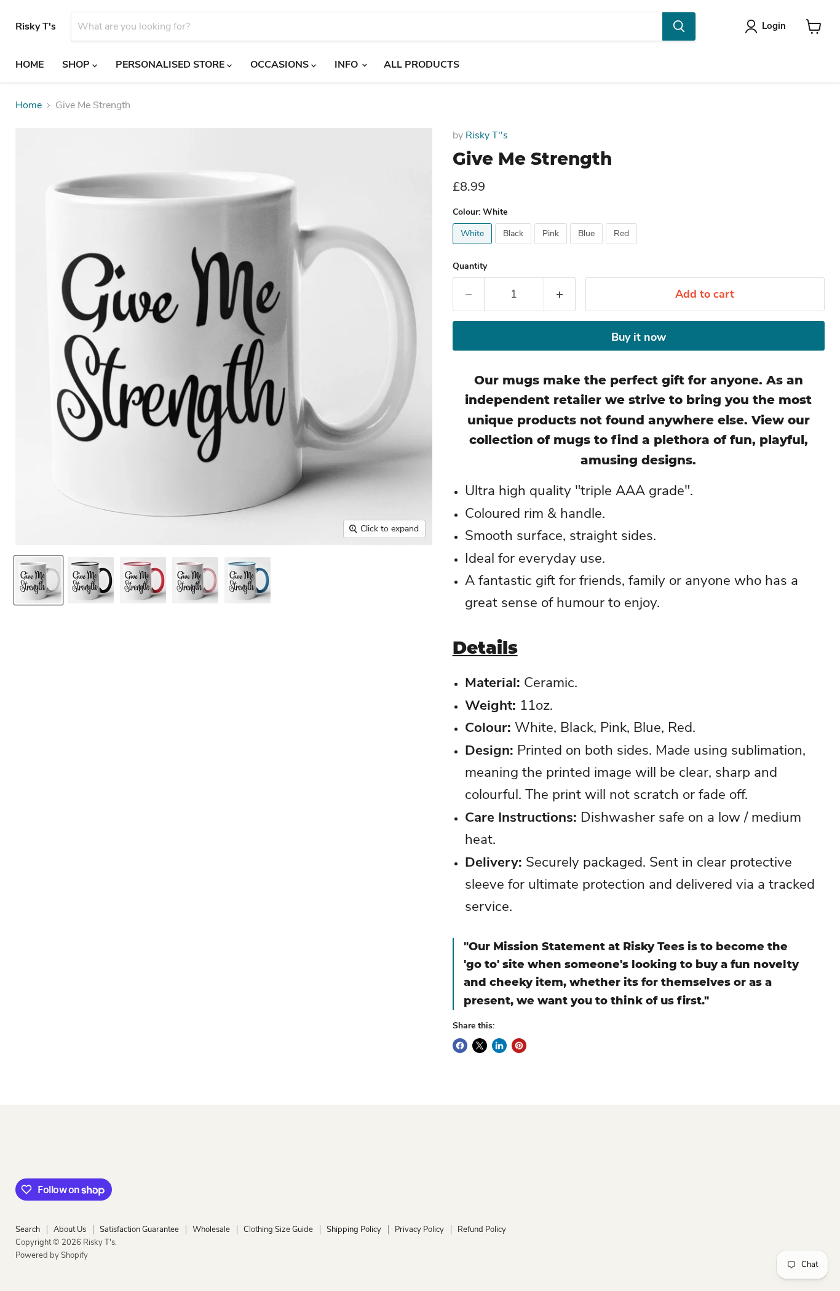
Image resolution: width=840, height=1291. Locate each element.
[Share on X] (479, 1045)
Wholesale (211, 1229)
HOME (29, 64)
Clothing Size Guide (278, 1229)
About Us (69, 1229)
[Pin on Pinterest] (519, 1045)
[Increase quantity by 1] (560, 294)
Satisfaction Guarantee (139, 1229)
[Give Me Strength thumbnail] (38, 580)
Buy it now (638, 337)
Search (27, 1229)
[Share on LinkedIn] (499, 1045)
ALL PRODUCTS (421, 64)
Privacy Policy (419, 1229)
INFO (347, 64)
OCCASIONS (280, 64)
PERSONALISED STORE (171, 64)
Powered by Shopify (51, 1255)
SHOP (77, 64)
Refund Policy (482, 1229)
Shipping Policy (354, 1229)
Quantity (470, 266)
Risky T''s (487, 135)
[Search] (678, 26)
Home (28, 105)
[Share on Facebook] (460, 1045)
